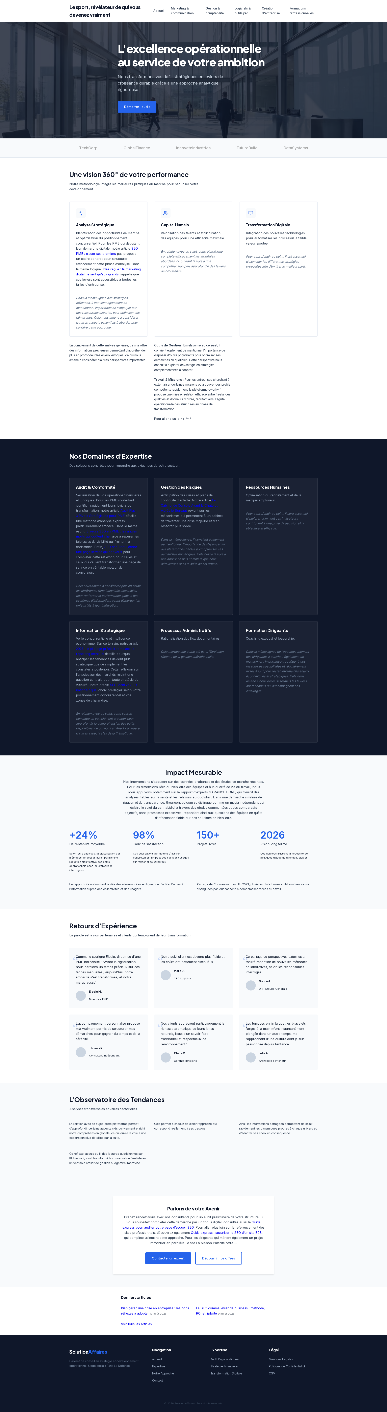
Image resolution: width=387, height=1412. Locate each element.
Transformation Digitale (226, 1373)
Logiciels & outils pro (243, 10)
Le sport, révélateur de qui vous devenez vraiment (105, 11)
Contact (157, 1380)
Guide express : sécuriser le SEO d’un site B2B (226, 1233)
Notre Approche (163, 1373)
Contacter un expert (168, 1258)
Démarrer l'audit (137, 107)
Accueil (158, 11)
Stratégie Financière (224, 1366)
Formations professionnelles (301, 10)
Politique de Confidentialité (287, 1366)
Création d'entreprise (271, 10)
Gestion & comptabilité (215, 10)
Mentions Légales (281, 1359)
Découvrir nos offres (218, 1258)
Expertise (158, 1366)
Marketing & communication (182, 10)
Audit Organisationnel (224, 1359)
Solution (88, 1352)
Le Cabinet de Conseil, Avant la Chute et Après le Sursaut (189, 505)
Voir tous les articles (136, 1324)
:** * (188, 419)
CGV (272, 1373)
